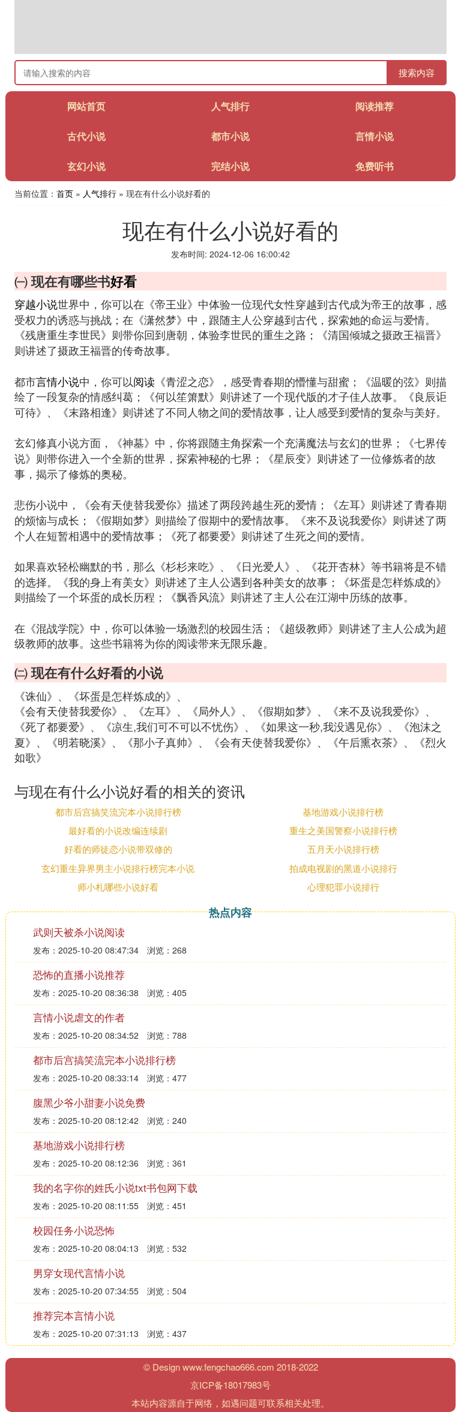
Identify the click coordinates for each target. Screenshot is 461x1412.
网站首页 (86, 106)
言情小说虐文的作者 (79, 1016)
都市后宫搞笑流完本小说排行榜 (118, 811)
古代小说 (86, 136)
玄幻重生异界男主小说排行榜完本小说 (117, 868)
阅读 (144, 381)
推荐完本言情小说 (74, 1315)
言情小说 (374, 136)
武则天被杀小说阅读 (79, 931)
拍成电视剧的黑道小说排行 (343, 868)
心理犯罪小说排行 (343, 886)
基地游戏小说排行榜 (343, 811)
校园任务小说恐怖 (74, 1229)
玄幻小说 (86, 166)
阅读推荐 (374, 106)
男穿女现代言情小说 (79, 1272)
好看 (123, 280)
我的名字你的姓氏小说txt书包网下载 (115, 1187)
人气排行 (230, 106)
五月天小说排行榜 (343, 849)
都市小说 (230, 136)
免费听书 (374, 166)
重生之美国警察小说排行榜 (343, 830)
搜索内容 (417, 72)
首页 (64, 193)
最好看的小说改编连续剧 (117, 830)
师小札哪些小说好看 (117, 886)
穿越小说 (36, 303)
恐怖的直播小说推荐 (79, 974)
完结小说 (230, 166)
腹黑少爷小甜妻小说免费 (89, 1102)
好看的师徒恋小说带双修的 (118, 849)
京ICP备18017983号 (230, 1384)
